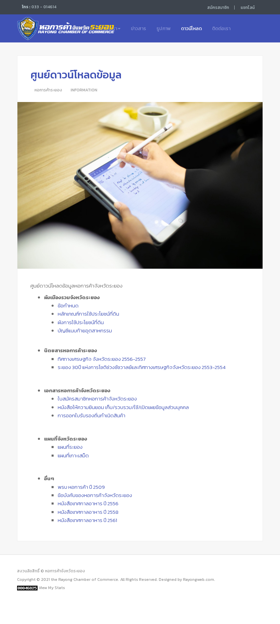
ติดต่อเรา (221, 28)
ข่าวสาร (138, 28)
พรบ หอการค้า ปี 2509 (81, 487)
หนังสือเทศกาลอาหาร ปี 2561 (87, 520)
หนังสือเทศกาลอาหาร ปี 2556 (88, 503)
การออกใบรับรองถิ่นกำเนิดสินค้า (91, 415)
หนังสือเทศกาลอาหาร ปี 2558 (88, 512)
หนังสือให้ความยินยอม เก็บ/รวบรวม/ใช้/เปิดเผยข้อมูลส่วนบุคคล (123, 407)
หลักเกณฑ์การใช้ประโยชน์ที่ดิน (88, 314)
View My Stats (52, 588)
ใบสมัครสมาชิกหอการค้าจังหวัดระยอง (97, 399)
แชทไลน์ (248, 7)
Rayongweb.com (198, 579)
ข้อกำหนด (68, 305)
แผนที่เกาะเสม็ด (73, 455)
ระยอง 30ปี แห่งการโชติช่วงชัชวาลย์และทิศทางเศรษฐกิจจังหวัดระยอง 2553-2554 (142, 367)
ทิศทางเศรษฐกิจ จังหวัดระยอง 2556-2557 (101, 359)
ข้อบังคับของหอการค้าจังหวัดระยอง (95, 495)
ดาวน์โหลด (191, 28)
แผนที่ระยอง (70, 447)
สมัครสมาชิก (218, 7)
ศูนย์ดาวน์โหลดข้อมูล (76, 74)
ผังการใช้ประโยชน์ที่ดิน (81, 322)
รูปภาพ (163, 28)
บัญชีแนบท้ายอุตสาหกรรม (85, 330)
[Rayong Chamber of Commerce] (35, 28)
